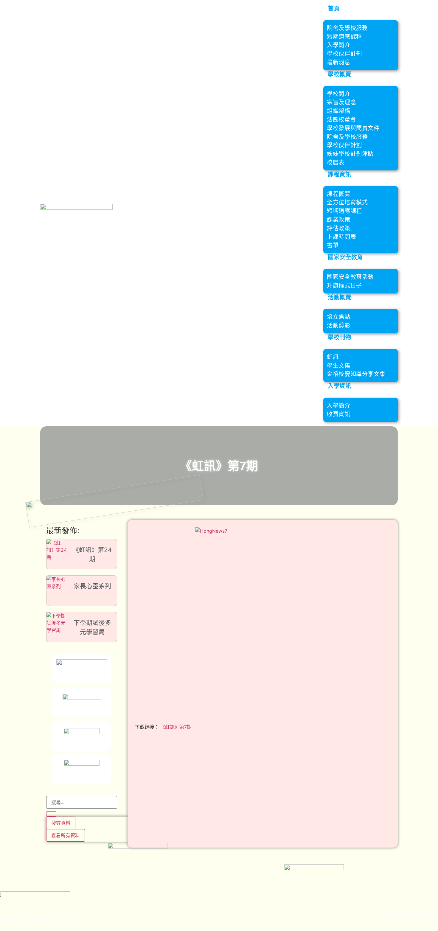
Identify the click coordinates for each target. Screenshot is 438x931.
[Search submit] (51, 814)
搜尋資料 (60, 823)
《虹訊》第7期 (176, 727)
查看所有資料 (65, 835)
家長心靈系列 (92, 586)
